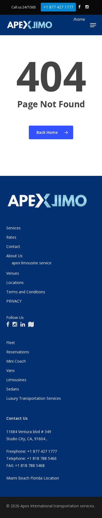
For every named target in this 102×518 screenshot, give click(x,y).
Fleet (10, 342)
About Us (14, 255)
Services (13, 227)
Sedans (12, 389)
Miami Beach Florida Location (32, 478)
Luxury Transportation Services (33, 398)
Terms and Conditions (25, 291)
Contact (13, 246)
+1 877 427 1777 (58, 7)
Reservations (17, 351)
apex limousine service (31, 262)
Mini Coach (16, 361)
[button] (93, 25)
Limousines (16, 379)
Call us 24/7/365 (23, 7)
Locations (15, 282)
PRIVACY (13, 301)
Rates (11, 237)
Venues (12, 273)
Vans (10, 370)
